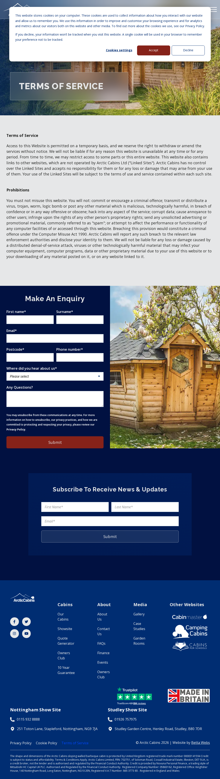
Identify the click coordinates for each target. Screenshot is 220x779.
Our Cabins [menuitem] (63, 617)
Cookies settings (119, 50)
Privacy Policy (15, 429)
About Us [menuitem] (102, 617)
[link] (14, 621)
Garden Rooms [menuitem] (139, 641)
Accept (153, 50)
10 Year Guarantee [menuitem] (66, 670)
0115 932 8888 (28, 719)
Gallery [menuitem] (139, 614)
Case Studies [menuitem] (139, 626)
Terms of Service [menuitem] (75, 743)
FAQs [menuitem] (101, 643)
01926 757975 (126, 719)
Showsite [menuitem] (65, 628)
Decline (188, 50)
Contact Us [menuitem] (103, 631)
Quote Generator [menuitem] (66, 641)
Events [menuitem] (102, 662)
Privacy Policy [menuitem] (21, 743)
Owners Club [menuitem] (64, 655)
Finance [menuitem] (103, 653)
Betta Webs (200, 742)
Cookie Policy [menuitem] (46, 743)
